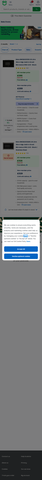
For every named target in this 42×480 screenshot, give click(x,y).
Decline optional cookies (21, 256)
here (25, 236)
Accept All (21, 249)
